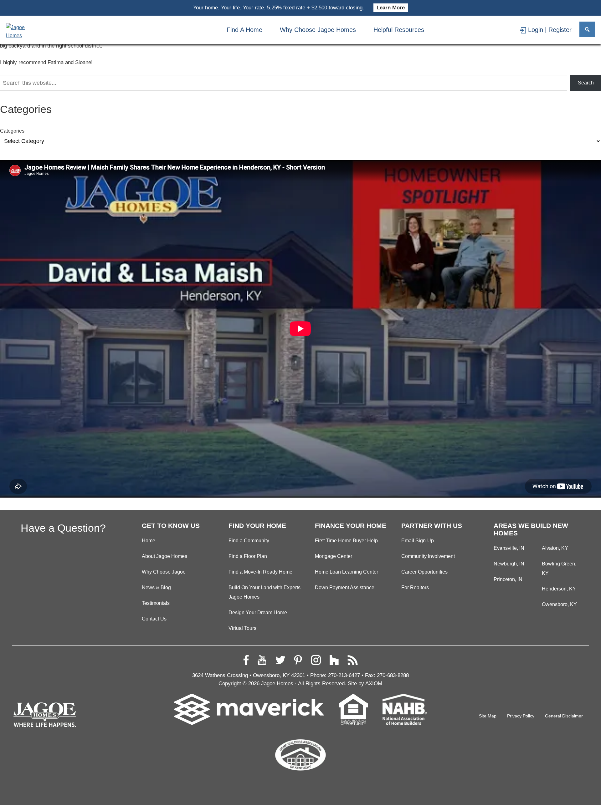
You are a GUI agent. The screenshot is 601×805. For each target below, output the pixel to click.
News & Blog (156, 587)
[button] (587, 29)
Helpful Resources (398, 29)
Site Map (487, 715)
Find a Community (249, 540)
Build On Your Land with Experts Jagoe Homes (264, 592)
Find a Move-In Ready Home (260, 572)
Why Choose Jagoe (164, 572)
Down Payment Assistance (344, 587)
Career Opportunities (424, 572)
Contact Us (154, 618)
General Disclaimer (564, 715)
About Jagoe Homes (164, 556)
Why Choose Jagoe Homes (318, 29)
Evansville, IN (509, 548)
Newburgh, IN (509, 563)
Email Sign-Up (417, 540)
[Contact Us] (473, 30)
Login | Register (550, 29)
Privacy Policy (520, 715)
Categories (12, 131)
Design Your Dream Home (258, 612)
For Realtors (415, 587)
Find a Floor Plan (248, 556)
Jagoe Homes (277, 683)
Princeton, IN (508, 579)
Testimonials (156, 603)
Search (586, 82)
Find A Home (244, 29)
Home (148, 540)
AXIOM (373, 683)
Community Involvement (428, 556)
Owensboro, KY (559, 604)
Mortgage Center (333, 556)
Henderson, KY (559, 588)
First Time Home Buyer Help (346, 540)
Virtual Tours (242, 628)
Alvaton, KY (555, 548)
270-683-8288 (393, 675)
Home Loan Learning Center (346, 572)
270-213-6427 (344, 675)
